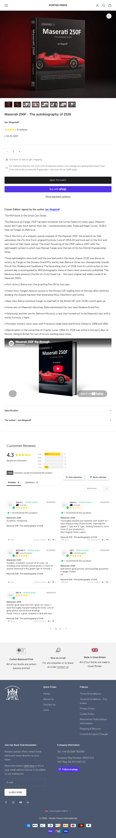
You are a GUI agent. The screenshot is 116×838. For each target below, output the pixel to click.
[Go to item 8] (72, 104)
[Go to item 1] (8, 104)
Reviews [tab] (12, 482)
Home (46, 693)
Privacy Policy (87, 708)
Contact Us (49, 704)
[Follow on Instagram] (13, 802)
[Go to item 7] (63, 104)
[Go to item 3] (27, 104)
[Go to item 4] (36, 104)
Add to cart (58, 180)
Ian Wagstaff (52, 209)
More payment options (58, 196)
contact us (63, 667)
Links (46, 710)
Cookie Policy (87, 714)
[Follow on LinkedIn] (28, 802)
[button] (49, 540)
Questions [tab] (30, 482)
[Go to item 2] (18, 104)
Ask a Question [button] (75, 477)
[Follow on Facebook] (6, 802)
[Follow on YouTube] (20, 802)
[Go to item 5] (45, 104)
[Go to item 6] (54, 104)
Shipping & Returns (90, 728)
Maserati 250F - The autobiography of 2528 (25, 525)
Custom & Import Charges (94, 734)
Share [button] (12, 540)
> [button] (66, 628)
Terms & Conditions (90, 693)
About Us (48, 699)
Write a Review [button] (99, 477)
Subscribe (15, 792)
